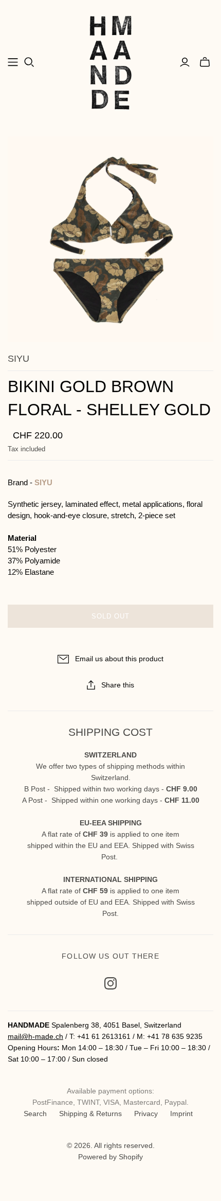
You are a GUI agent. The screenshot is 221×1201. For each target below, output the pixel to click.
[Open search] (29, 62)
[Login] (184, 62)
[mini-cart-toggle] (204, 62)
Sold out (110, 616)
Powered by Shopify (110, 1157)
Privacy (146, 1113)
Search (35, 1113)
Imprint (181, 1113)
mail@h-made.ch (35, 1036)
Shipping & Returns (90, 1113)
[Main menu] (13, 62)
